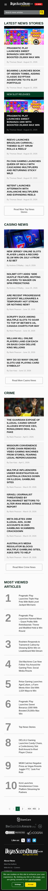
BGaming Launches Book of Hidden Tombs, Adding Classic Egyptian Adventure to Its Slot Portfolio (23, 76)
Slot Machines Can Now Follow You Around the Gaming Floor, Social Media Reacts (30, 666)
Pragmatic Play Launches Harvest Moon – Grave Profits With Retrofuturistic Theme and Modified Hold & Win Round (30, 623)
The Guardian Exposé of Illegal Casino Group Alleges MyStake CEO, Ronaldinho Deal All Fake (23, 426)
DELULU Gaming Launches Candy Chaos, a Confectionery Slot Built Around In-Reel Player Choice (30, 746)
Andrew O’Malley (16, 265)
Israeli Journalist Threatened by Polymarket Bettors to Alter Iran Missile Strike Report (24, 500)
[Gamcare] (24, 820)
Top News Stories (27, 727)
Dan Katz (13, 371)
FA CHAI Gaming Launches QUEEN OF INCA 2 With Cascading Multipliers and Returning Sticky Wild (24, 167)
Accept (30, 884)
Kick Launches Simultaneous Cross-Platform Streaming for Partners (29, 787)
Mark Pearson (15, 309)
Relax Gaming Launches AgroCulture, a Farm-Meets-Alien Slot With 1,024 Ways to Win (30, 686)
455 (34, 809)
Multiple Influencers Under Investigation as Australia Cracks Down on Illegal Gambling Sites (23, 476)
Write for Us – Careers (12, 868)
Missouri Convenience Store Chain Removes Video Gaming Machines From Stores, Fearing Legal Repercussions (22, 451)
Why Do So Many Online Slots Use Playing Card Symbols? (23, 362)
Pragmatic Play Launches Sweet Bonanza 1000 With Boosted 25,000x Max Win (29, 707)
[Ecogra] (35, 833)
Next (39, 809)
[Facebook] (29, 840)
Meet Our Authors (10, 864)
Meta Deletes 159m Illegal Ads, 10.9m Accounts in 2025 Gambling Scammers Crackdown (21, 525)
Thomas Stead (15, 62)
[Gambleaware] (21, 826)
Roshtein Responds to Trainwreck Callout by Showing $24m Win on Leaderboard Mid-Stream (30, 646)
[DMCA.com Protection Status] (15, 833)
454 (29, 809)
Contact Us (8, 871)
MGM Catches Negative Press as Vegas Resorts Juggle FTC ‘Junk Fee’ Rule (30, 767)
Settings (18, 884)
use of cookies (34, 879)
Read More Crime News (24, 567)
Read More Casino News (24, 380)
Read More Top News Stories (24, 210)
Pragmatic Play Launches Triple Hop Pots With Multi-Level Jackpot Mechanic (29, 600)
